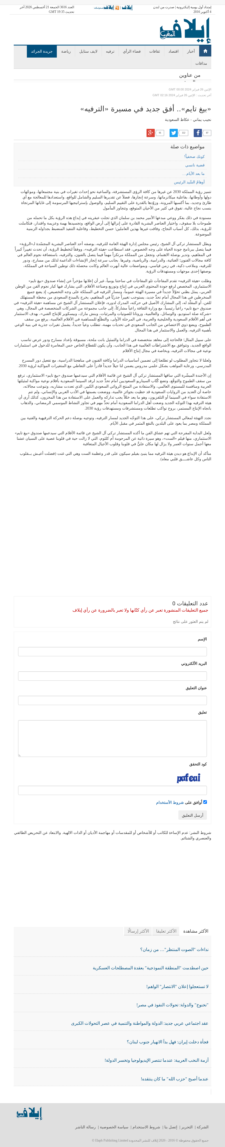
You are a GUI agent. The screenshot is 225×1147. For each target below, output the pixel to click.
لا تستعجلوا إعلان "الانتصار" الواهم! (177, 986)
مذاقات (201, 63)
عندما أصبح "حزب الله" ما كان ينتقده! (175, 1079)
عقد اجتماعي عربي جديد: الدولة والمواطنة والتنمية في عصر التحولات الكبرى (140, 1023)
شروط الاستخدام (146, 1127)
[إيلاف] (127, 7)
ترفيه (110, 51)
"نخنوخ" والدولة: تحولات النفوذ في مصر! (172, 1005)
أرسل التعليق (192, 815)
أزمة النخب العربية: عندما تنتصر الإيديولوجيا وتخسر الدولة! (157, 1060)
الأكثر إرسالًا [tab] (138, 931)
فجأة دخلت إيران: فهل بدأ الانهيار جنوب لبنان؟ (168, 1042)
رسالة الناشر (85, 1127)
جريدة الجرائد (42, 51)
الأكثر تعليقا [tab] (166, 931)
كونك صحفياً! (194, 157)
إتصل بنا (170, 1127)
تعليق (202, 712)
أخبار (191, 51)
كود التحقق (198, 763)
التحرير (187, 1127)
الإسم (202, 638)
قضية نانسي (195, 165)
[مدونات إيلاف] (106, 7)
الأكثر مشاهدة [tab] (195, 931)
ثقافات (154, 51)
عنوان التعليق (196, 687)
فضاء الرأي (132, 51)
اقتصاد (173, 51)
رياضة (66, 51)
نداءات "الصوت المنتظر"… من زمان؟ (174, 949)
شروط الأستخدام (170, 802)
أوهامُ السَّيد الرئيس (189, 182)
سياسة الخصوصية (114, 1127)
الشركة (203, 1127)
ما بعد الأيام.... (193, 174)
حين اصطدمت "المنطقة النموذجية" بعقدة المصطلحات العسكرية (151, 968)
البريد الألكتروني (194, 663)
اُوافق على (179, 802)
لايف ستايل (88, 51)
